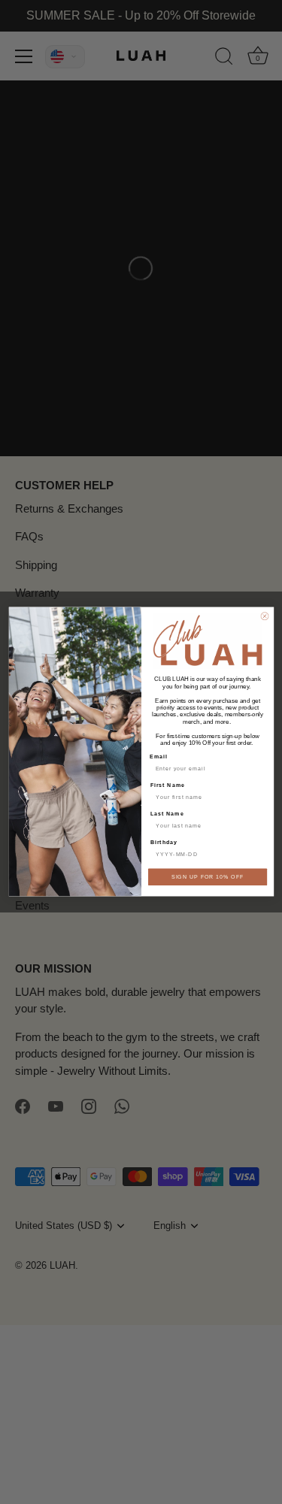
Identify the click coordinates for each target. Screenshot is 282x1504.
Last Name (166, 814)
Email (157, 757)
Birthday (163, 843)
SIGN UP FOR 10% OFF (207, 877)
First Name (167, 785)
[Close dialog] (264, 617)
